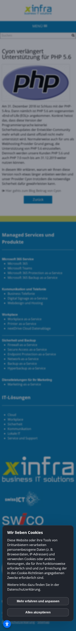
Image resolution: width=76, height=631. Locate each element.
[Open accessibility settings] (7, 624)
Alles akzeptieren (38, 612)
